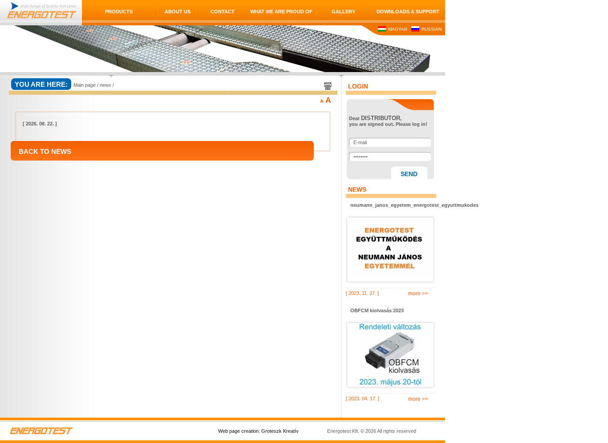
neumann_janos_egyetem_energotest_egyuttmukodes (392, 205)
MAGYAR (397, 29)
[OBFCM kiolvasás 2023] (390, 355)
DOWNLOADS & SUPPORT (408, 11)
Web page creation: (239, 431)
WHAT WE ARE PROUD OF (281, 11)
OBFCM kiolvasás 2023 (377, 310)
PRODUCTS (119, 11)
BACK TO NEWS (45, 151)
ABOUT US (178, 11)
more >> (418, 293)
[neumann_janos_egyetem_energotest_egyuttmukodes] (390, 249)
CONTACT (223, 11)
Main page (84, 85)
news (105, 85)
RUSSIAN (431, 29)
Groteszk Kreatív (280, 431)
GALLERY (343, 11)
